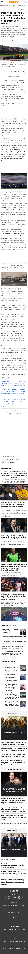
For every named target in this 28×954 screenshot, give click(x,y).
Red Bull (17, 459)
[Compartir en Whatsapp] (4, 71)
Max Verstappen (11, 462)
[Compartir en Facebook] (8, 71)
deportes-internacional (7, 459)
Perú (12, 909)
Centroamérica (18, 909)
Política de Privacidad (20, 941)
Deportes (3, 9)
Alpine (21, 5)
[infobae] (14, 2)
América (5, 905)
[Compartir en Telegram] (18, 71)
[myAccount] (25, 2)
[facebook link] (6, 897)
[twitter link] (9, 897)
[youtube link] (15, 897)
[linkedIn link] (22, 897)
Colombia (10, 905)
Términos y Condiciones (8, 941)
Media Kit (14, 933)
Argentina (5, 929)
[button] (2, 2)
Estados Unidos (21, 905)
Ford (3, 462)
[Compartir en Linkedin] (15, 71)
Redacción (11, 921)
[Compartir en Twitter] (11, 71)
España (15, 905)
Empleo (17, 921)
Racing (12, 5)
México (8, 909)
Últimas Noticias (12, 912)
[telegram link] (19, 897)
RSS (18, 912)
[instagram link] (12, 897)
